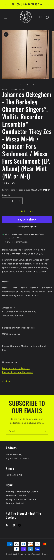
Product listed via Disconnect (17, 372)
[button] (6, 17)
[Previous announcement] (5, 4)
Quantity (6, 195)
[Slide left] (21, 84)
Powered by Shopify (40, 554)
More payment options (27, 227)
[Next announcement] (49, 4)
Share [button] (8, 381)
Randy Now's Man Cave (22, 554)
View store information (16, 242)
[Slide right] (33, 84)
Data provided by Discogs (16, 368)
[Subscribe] (45, 431)
